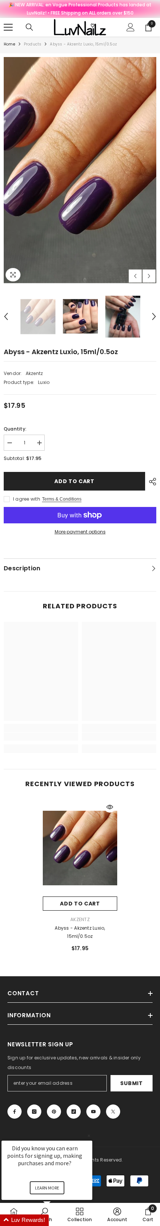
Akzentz (34, 373)
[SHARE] (150, 482)
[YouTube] (93, 1111)
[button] (135, 276)
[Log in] (131, 27)
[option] (80, 170)
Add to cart (74, 481)
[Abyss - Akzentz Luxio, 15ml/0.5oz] (80, 848)
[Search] (29, 27)
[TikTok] (74, 1111)
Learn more (47, 1188)
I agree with (26, 499)
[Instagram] (34, 1111)
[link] (41, 736)
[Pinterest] (54, 1111)
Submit (131, 1083)
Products (33, 44)
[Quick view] (109, 807)
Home (9, 44)
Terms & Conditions (61, 499)
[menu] (8, 27)
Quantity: (15, 429)
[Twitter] (113, 1111)
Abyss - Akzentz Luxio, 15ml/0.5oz (80, 932)
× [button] (88, 1135)
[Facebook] (14, 1111)
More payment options (80, 532)
